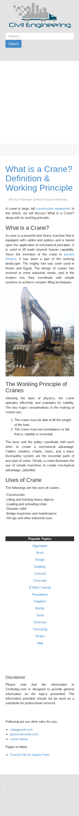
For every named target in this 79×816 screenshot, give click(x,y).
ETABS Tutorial (40, 587)
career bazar (19, 739)
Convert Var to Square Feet (29, 754)
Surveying (40, 629)
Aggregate (39, 545)
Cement (40, 573)
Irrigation (40, 601)
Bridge (40, 559)
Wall (40, 643)
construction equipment (53, 208)
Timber (40, 636)
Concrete (40, 580)
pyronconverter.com (24, 734)
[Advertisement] (39, 102)
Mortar (40, 608)
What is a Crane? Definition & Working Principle (39, 178)
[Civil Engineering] (40, 14)
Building (39, 566)
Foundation (40, 594)
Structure (40, 622)
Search (13, 44)
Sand (40, 615)
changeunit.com (21, 729)
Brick (40, 552)
